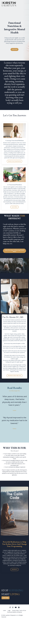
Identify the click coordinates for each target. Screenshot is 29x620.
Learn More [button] (14, 207)
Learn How (5, 597)
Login (9, 610)
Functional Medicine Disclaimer (14, 612)
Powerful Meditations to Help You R (14, 543)
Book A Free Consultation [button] (14, 161)
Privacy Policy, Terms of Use (19, 610)
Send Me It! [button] (14, 569)
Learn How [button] (14, 49)
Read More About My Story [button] (14, 375)
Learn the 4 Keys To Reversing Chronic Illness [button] (14, 250)
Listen (4, 610)
